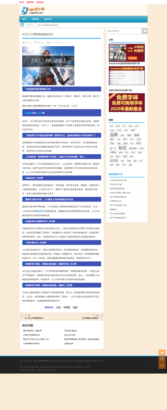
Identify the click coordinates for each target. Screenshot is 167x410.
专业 (111, 126)
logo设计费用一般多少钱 (120, 192)
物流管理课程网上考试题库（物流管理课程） (82, 339)
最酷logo (113, 209)
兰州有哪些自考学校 (31, 343)
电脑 (139, 152)
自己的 (114, 160)
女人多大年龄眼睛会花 (34, 318)
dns (30, 43)
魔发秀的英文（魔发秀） (33, 330)
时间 (131, 143)
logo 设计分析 (70, 334)
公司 (119, 130)
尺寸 (132, 139)
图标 (136, 135)
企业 (136, 126)
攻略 (119, 143)
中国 (118, 126)
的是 (125, 156)
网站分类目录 (59, 361)
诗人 (141, 161)
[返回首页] (161, 352)
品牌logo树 (68, 343)
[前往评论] (161, 359)
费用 (111, 165)
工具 (138, 139)
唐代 (122, 135)
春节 (138, 143)
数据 (125, 143)
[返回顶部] (161, 365)
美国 (131, 156)
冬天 (126, 130)
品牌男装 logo (116, 201)
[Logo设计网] (33, 5)
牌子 (127, 152)
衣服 (128, 161)
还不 (124, 165)
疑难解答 (87, 361)
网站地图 (79, 361)
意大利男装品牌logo (118, 196)
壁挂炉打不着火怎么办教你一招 (36, 339)
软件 (118, 164)
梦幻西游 (133, 148)
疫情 (111, 156)
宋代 (125, 139)
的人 (118, 156)
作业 (40, 113)
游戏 (120, 152)
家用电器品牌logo (117, 188)
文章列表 (30, 2)
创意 (133, 130)
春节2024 (30, 25)
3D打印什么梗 (116, 184)
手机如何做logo (70, 330)
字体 (118, 139)
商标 (129, 135)
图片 (112, 139)
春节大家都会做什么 (118, 217)
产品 (124, 126)
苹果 (122, 161)
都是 (130, 165)
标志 (122, 147)
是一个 (113, 148)
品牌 (114, 134)
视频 (135, 161)
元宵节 (112, 130)
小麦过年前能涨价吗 (31, 334)
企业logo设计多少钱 (118, 180)
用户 (133, 152)
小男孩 (145, 360)
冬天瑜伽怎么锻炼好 (90, 318)
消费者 (113, 152)
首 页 (22, 2)
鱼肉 (39, 211)
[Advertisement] (78, 392)
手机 (112, 143)
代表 (130, 126)
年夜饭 (28, 113)
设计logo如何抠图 (117, 213)
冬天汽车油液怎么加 (118, 205)
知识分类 (40, 2)
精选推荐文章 (70, 361)
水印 (142, 148)
